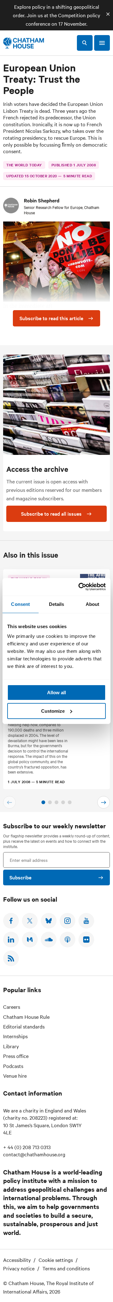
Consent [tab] (20, 604)
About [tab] (93, 604)
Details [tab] (56, 604)
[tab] (43, 802)
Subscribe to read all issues (51, 513)
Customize (53, 711)
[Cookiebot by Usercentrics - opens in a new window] (80, 587)
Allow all (56, 692)
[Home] (23, 43)
